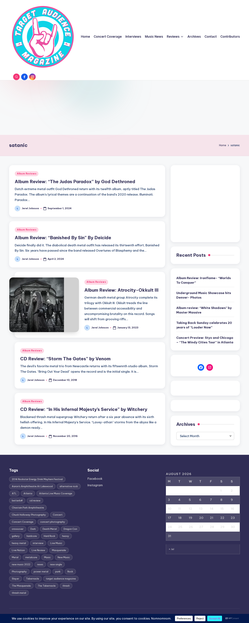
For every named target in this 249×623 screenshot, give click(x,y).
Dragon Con (70, 528)
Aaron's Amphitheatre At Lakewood (32, 486)
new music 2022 (21, 564)
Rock (70, 571)
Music (47, 557)
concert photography (52, 521)
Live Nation (18, 550)
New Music (64, 557)
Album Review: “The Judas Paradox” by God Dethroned (75, 181)
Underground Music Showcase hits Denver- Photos (203, 295)
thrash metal (19, 592)
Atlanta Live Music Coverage (55, 493)
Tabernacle (32, 578)
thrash (66, 585)
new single (56, 564)
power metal (41, 571)
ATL (14, 493)
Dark (33, 528)
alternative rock (69, 486)
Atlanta (28, 493)
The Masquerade (21, 585)
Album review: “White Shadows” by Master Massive (204, 310)
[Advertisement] (124, 107)
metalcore (31, 557)
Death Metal (50, 528)
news (40, 564)
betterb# (17, 500)
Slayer (15, 578)
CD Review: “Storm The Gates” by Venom (65, 358)
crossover (18, 528)
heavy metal (19, 543)
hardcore (32, 536)
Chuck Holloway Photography (29, 514)
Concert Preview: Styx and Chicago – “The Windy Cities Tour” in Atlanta (204, 340)
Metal (15, 557)
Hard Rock (49, 536)
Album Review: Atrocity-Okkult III (121, 290)
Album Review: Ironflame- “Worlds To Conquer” (203, 280)
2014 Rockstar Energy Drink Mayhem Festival (37, 479)
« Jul (171, 549)
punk (58, 571)
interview (38, 543)
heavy (65, 536)
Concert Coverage (22, 521)
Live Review (38, 550)
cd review (35, 500)
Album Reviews (26, 173)
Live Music (56, 543)
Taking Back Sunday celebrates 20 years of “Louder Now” (204, 325)
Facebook (94, 479)
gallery (16, 536)
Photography (19, 571)
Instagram (95, 485)
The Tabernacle (47, 585)
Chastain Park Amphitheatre (28, 507)
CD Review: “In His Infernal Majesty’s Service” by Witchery (83, 409)
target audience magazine (61, 578)
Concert (58, 514)
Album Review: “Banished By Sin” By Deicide (63, 237)
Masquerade (59, 550)
